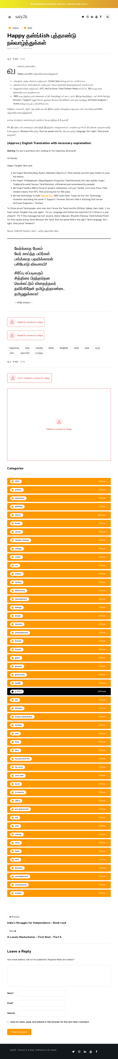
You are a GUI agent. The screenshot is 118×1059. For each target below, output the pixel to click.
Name (10, 993)
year (87, 348)
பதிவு (11, 352)
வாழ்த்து (39, 352)
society (39, 348)
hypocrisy (14, 348)
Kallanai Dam (47, 195)
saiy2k (21, 16)
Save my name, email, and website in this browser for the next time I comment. (49, 1022)
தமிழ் (97, 348)
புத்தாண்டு (24, 352)
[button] (29, 378)
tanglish (64, 348)
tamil (51, 348)
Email (10, 1003)
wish (76, 348)
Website (11, 1013)
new (27, 348)
